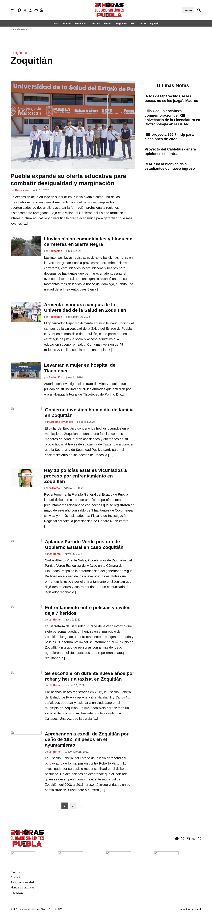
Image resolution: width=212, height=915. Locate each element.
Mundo (108, 23)
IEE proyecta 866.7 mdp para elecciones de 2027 (169, 136)
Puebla (67, 23)
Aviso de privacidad (22, 882)
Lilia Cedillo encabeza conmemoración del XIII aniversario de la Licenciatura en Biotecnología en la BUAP (172, 117)
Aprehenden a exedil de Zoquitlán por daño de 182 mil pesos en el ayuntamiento (87, 739)
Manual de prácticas (22, 887)
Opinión (154, 23)
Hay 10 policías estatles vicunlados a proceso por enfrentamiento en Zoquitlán (85, 476)
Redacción (22, 190)
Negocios (121, 23)
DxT (133, 23)
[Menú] (12, 10)
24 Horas (54, 488)
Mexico (96, 23)
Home (13, 29)
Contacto (16, 877)
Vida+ (143, 23)
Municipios (81, 23)
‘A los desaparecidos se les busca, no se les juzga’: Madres (171, 98)
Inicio (56, 23)
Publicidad (17, 892)
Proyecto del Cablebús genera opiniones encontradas (170, 151)
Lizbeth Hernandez (61, 421)
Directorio (16, 872)
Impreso (188, 10)
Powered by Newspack (189, 909)
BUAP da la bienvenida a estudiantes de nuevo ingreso (170, 166)
